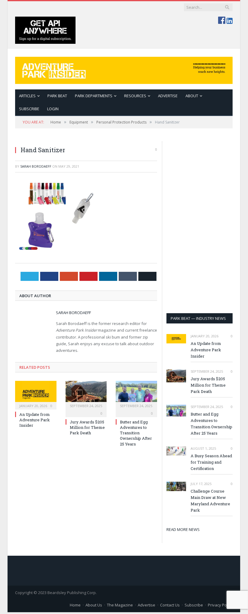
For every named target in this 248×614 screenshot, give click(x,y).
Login (53, 108)
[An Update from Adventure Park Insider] (35, 394)
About (191, 95)
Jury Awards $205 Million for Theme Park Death (87, 427)
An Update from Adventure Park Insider (34, 420)
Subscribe (194, 605)
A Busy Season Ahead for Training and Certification (211, 462)
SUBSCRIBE (29, 108)
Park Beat (57, 95)
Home (75, 605)
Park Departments (93, 95)
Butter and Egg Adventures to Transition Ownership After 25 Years (136, 433)
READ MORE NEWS (183, 529)
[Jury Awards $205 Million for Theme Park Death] (86, 394)
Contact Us (170, 605)
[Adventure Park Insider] (124, 69)
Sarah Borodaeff (35, 166)
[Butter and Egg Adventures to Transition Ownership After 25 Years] (136, 394)
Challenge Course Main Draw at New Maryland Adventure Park (210, 500)
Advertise (168, 95)
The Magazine (120, 605)
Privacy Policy (220, 605)
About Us (93, 605)
